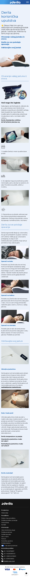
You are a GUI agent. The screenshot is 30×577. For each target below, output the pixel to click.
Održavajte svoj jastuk (11, 48)
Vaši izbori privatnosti (11, 545)
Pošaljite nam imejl (9, 561)
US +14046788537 (9, 551)
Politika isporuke (6, 534)
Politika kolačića (5, 543)
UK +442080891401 (9, 553)
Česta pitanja (5, 522)
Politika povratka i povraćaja (9, 520)
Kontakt (3, 524)
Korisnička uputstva (7, 541)
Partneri (3, 539)
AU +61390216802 (9, 558)
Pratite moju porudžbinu (8, 518)
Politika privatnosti (6, 532)
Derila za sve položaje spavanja (11, 43)
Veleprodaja (4, 513)
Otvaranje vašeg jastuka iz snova (12, 38)
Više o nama (4, 536)
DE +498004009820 (10, 556)
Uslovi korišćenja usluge (8, 530)
